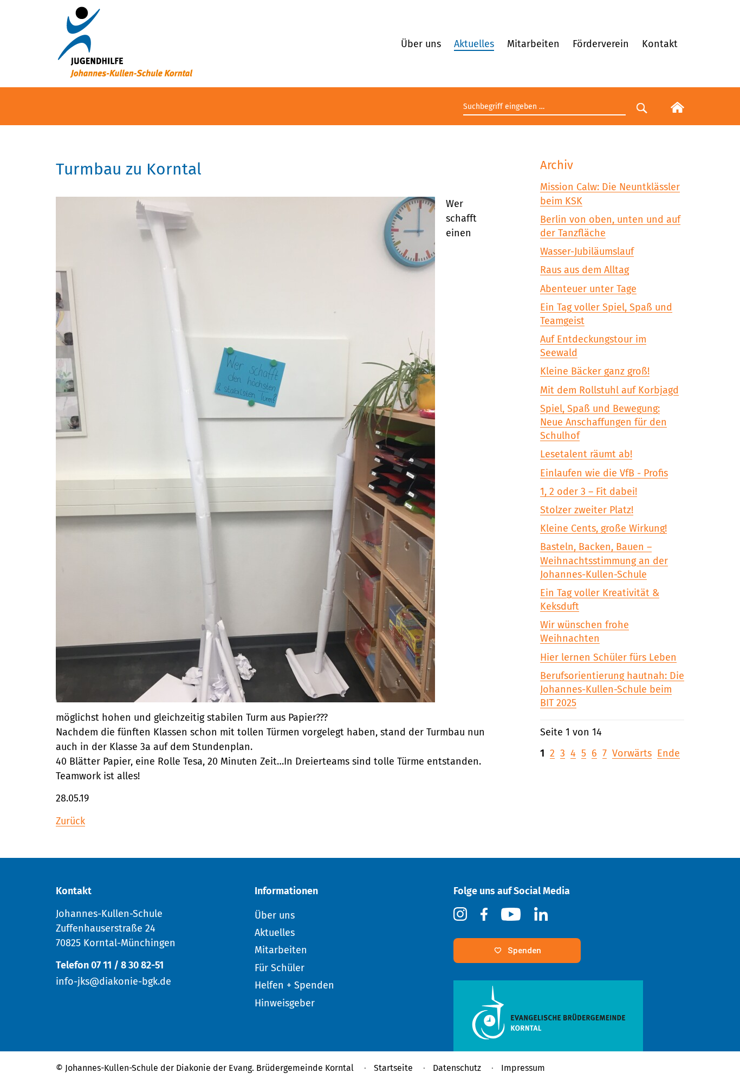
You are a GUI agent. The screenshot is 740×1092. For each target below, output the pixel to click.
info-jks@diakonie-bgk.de (113, 981)
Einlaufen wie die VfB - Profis (604, 473)
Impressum (523, 1068)
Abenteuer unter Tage (588, 289)
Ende (668, 753)
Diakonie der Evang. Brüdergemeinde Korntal (265, 1068)
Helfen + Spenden (294, 985)
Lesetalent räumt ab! (586, 454)
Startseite (393, 1068)
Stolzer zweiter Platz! (586, 510)
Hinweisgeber (285, 1003)
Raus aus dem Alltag (584, 270)
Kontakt (660, 44)
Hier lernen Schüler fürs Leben (608, 657)
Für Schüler (279, 968)
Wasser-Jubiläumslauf (587, 251)
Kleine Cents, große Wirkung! (603, 528)
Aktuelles (474, 44)
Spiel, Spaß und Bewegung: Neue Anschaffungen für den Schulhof (603, 422)
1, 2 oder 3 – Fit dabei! (588, 491)
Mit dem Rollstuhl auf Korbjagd (609, 390)
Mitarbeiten (533, 44)
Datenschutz (457, 1068)
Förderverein (601, 44)
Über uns (421, 44)
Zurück (70, 821)
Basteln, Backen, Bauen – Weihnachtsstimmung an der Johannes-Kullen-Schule (604, 560)
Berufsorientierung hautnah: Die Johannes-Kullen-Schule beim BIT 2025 (612, 689)
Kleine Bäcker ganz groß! (595, 371)
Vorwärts (632, 753)
